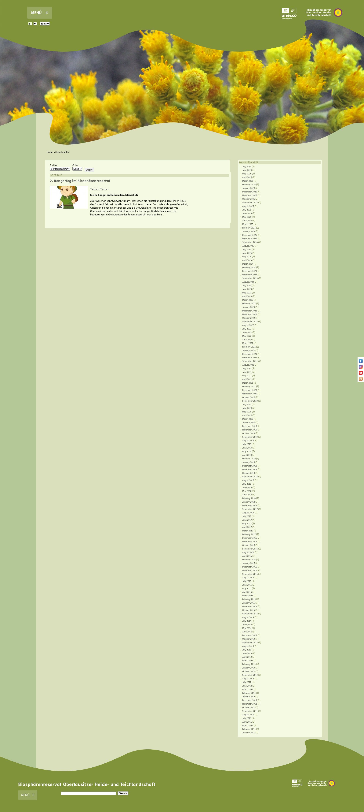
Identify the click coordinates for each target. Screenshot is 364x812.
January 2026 (248, 188)
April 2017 (247, 527)
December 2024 (249, 235)
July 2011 (246, 718)
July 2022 (246, 329)
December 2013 (249, 635)
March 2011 (247, 725)
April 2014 (247, 632)
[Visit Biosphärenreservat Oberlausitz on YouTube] (361, 373)
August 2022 (248, 325)
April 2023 (247, 296)
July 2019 (246, 444)
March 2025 (247, 224)
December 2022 (249, 311)
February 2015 (249, 599)
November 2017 (249, 505)
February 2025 (249, 228)
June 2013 (247, 653)
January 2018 (248, 502)
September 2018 (250, 476)
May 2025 (246, 217)
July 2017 (246, 516)
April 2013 (247, 657)
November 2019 (249, 430)
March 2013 (247, 660)
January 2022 (248, 350)
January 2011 (248, 733)
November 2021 (249, 357)
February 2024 (249, 267)
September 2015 (250, 574)
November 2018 (249, 469)
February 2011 (249, 729)
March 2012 (247, 689)
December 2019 (249, 426)
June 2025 (247, 213)
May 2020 (246, 412)
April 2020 (247, 415)
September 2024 (250, 242)
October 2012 (248, 671)
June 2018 (247, 487)
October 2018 (248, 473)
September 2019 (250, 437)
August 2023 (248, 282)
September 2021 (250, 361)
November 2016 (249, 541)
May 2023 (246, 293)
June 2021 (247, 372)
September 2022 (250, 321)
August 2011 (248, 714)
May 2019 (246, 451)
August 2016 (248, 552)
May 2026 (246, 174)
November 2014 (249, 606)
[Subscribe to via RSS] (361, 379)
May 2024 (246, 256)
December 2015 (249, 567)
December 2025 (249, 192)
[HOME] (324, 22)
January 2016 (248, 563)
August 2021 (248, 365)
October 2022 (248, 318)
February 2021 (249, 386)
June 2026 (247, 170)
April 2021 (247, 379)
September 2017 (250, 509)
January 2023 (248, 307)
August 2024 (248, 246)
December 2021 (249, 354)
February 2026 (249, 184)
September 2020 (250, 401)
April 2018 (247, 495)
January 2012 (248, 696)
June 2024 (247, 253)
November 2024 (249, 238)
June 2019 (247, 448)
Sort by (53, 165)
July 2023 (246, 285)
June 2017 (247, 520)
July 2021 (246, 368)
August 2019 (248, 440)
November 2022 (249, 314)
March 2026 (247, 181)
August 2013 (248, 646)
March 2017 (247, 531)
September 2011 (250, 711)
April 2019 (247, 455)
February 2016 (249, 559)
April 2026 (247, 177)
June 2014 (247, 624)
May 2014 (246, 628)
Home (50, 152)
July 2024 (246, 249)
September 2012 (250, 675)
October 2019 (248, 433)
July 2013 (246, 650)
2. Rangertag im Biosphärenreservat (80, 181)
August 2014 (248, 617)
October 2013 (248, 639)
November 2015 (249, 570)
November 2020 (249, 394)
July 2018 (246, 484)
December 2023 (249, 271)
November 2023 (249, 275)
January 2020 (248, 422)
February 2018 (249, 498)
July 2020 (246, 404)
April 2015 (247, 592)
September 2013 (250, 642)
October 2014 (248, 610)
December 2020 (249, 390)
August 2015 (248, 577)
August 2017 (248, 513)
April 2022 (247, 339)
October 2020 (248, 397)
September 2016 (250, 549)
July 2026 (246, 166)
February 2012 (249, 693)
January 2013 (248, 668)
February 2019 (249, 458)
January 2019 (248, 462)
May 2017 (246, 523)
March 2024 (247, 264)
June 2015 (247, 585)
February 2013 (249, 664)
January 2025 (248, 231)
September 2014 (250, 614)
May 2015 (246, 588)
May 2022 (246, 336)
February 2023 (249, 303)
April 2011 (247, 722)
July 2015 (246, 581)
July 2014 (246, 621)
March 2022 (247, 343)
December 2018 (249, 466)
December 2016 (249, 538)
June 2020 (247, 408)
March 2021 (247, 383)
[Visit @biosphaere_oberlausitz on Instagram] (361, 368)
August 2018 (248, 480)
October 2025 (248, 199)
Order (75, 165)
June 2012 (247, 686)
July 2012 (246, 682)
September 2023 (250, 278)
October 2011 (248, 707)
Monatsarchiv (62, 152)
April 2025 (247, 220)
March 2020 (247, 419)
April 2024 (247, 260)
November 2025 (249, 195)
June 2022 (247, 332)
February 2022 (249, 347)
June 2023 (247, 289)
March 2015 (247, 595)
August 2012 (248, 678)
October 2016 (248, 545)
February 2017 (249, 534)
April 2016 (247, 556)
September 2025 (250, 202)
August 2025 (248, 206)
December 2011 (249, 700)
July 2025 (246, 210)
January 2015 (248, 603)
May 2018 (246, 491)
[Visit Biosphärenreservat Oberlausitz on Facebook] (361, 362)
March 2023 (247, 300)
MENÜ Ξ (39, 13)
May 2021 (246, 375)
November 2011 (249, 704)
